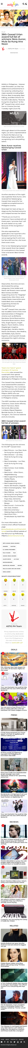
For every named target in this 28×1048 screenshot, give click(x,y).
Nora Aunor (6, 571)
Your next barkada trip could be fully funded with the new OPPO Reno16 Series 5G (14, 688)
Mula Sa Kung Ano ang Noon (11, 568)
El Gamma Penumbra (9, 549)
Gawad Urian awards (9, 556)
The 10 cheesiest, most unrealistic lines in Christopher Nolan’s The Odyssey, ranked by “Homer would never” (13, 1007)
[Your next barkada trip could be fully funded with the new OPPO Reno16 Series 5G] (14, 679)
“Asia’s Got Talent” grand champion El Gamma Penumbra (11, 370)
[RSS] (24, 1042)
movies (20, 565)
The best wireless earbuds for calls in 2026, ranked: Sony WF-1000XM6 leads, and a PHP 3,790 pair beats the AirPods (14, 842)
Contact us (14, 1039)
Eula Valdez (6, 552)
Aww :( (22, 591)
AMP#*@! (14, 605)
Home (2, 1039)
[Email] (1, 1042)
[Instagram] (7, 1042)
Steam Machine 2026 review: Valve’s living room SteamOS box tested (13, 881)
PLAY (3, 32)
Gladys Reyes (7, 559)
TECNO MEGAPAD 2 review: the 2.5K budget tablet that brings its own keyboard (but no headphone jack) (14, 862)
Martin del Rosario (9, 565)
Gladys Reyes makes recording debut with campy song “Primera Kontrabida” (13, 965)
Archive (21, 1039)
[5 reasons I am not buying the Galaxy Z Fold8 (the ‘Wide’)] (14, 911)
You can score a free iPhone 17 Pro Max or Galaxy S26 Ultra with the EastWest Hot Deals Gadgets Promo (14, 708)
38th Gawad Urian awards (11, 543)
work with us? (17, 643)
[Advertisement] (14, 67)
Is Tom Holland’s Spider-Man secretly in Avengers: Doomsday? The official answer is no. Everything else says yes (14, 986)
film (14, 552)
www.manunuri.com (15, 536)
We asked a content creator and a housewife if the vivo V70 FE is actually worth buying (13, 901)
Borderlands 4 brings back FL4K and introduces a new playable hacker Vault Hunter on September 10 (14, 795)
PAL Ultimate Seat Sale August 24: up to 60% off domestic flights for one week (13, 668)
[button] (2, 3)
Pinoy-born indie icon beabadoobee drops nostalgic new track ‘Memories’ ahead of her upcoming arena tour (13, 775)
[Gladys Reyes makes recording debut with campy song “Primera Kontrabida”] (14, 955)
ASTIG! (5, 605)
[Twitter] (14, 1042)
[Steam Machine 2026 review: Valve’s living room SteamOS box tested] (14, 873)
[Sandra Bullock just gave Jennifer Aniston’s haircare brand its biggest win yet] (14, 935)
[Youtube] (18, 1042)
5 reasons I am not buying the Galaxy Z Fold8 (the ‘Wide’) (14, 920)
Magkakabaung (7, 562)
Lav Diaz (16, 559)
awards (5, 546)
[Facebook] (4, 1042)
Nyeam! (22, 605)
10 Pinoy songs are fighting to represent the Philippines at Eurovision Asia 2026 (11, 754)
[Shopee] (21, 1042)
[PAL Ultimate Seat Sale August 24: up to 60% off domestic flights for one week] (14, 659)
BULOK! (14, 591)
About (7, 1039)
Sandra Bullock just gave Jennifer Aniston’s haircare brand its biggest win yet (13, 945)
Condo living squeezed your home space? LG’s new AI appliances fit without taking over (13, 734)
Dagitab (12, 546)
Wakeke (6, 591)
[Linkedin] (11, 1042)
